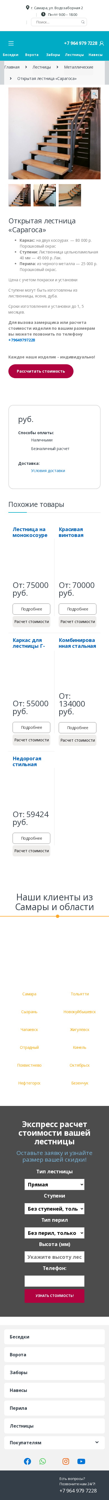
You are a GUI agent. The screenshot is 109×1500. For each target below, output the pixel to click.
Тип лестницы (54, 1171)
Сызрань (29, 1011)
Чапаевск (29, 1029)
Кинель (79, 1047)
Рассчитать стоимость (41, 371)
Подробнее (31, 609)
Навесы (95, 54)
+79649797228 (21, 340)
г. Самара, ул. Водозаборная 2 (57, 7)
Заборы (53, 54)
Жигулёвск (79, 1029)
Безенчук (79, 1083)
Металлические (78, 67)
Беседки (10, 54)
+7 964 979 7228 (80, 43)
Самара (29, 993)
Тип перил (54, 1220)
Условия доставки (48, 470)
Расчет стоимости (31, 621)
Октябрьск (80, 1065)
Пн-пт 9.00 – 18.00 (62, 14)
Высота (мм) (54, 1244)
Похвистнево (29, 1065)
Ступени (54, 1196)
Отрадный (29, 1047)
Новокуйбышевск (79, 1011)
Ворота (31, 54)
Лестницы (74, 54)
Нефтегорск (29, 1083)
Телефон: (55, 1268)
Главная (12, 67)
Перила (18, 1408)
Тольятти (80, 993)
